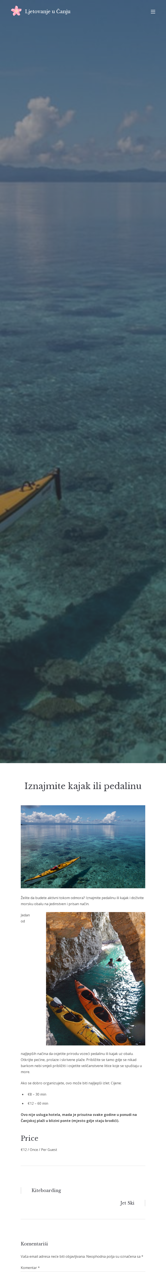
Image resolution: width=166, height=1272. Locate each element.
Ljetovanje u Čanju (47, 11)
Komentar (30, 1267)
